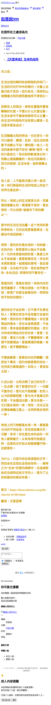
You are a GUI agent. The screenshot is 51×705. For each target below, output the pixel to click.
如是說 (4, 516)
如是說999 (10, 19)
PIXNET (11, 668)
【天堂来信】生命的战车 (22, 59)
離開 (14, 700)
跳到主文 (5, 26)
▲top (3, 544)
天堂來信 (20, 540)
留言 (22, 530)
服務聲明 (26, 671)
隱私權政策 (44, 668)
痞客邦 (17, 530)
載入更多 (5, 549)
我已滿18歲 (6, 700)
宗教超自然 (21, 537)
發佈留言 (5, 564)
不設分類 (21, 38)
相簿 (8, 43)
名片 (8, 49)
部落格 (9, 46)
